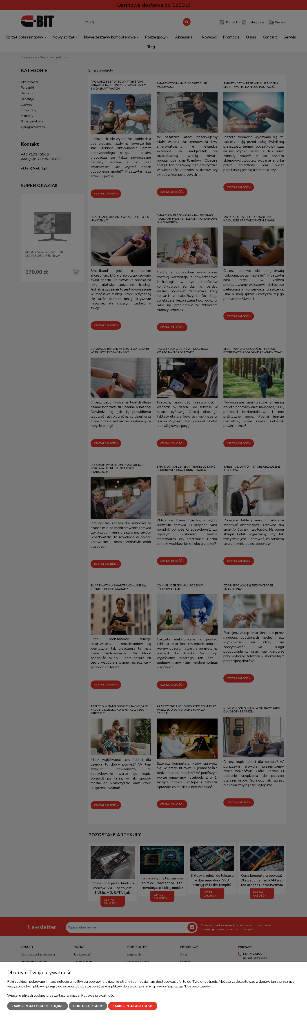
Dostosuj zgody (88, 1006)
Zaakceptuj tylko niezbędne (37, 1006)
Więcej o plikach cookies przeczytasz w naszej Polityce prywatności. (61, 995)
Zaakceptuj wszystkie (133, 1006)
